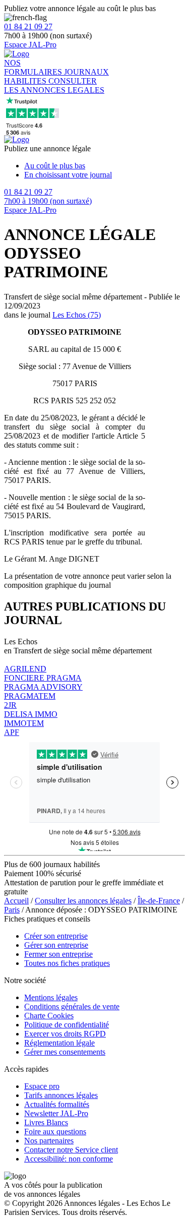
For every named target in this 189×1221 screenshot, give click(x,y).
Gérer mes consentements (64, 1052)
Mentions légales (51, 997)
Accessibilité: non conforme (68, 1158)
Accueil (16, 900)
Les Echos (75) (76, 315)
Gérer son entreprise (56, 945)
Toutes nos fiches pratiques (67, 963)
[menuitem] (104, 165)
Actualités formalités (56, 1104)
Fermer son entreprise (58, 954)
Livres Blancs (46, 1122)
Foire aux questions (55, 1131)
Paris (12, 909)
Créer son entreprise (56, 936)
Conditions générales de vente (71, 1006)
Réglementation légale (59, 1043)
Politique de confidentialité (66, 1024)
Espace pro (41, 1086)
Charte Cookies (49, 1015)
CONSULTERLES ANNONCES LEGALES (54, 85)
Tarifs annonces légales (61, 1095)
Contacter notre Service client (71, 1149)
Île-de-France (159, 900)
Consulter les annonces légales (83, 900)
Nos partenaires (49, 1140)
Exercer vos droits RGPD (65, 1033)
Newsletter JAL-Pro (56, 1113)
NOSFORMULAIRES (34, 67)
